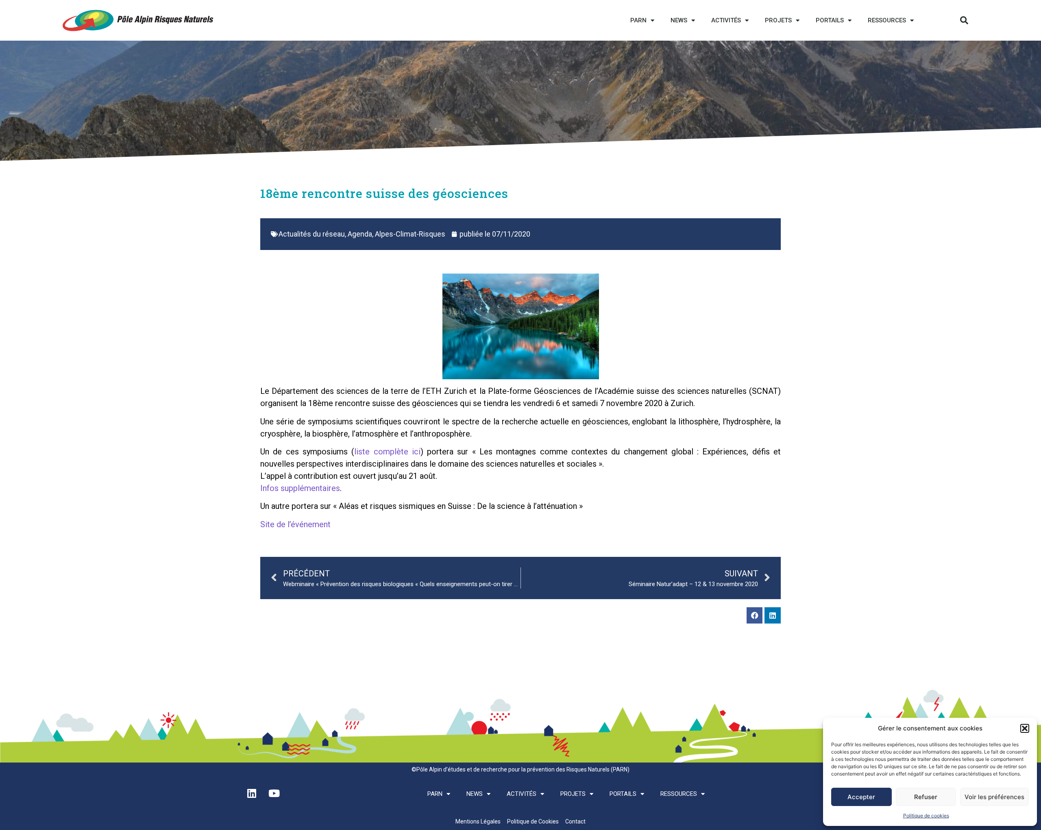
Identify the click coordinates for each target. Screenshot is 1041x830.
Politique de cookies (926, 816)
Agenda (360, 234)
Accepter (861, 797)
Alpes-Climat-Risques (410, 234)
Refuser (925, 797)
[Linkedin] (772, 615)
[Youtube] (274, 793)
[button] (1025, 728)
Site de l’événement (295, 524)
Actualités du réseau (312, 234)
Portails (830, 20)
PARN (638, 20)
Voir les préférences (994, 797)
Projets (778, 20)
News (679, 20)
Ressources (887, 20)
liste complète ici (387, 451)
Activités (726, 20)
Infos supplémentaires (300, 488)
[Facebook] (755, 615)
